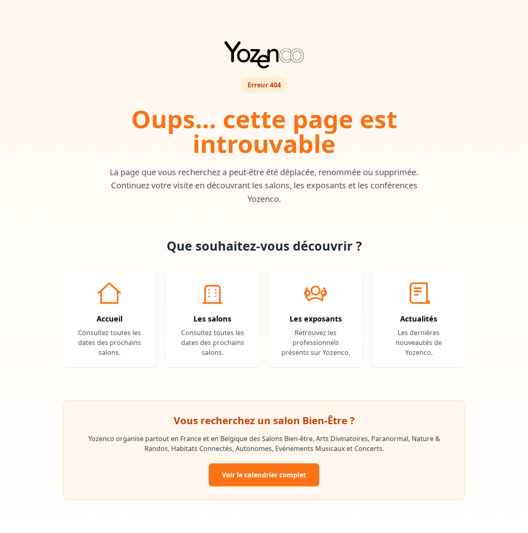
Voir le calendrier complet (264, 474)
